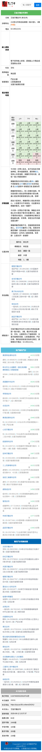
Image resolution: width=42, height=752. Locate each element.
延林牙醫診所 (8, 453)
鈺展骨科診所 (8, 441)
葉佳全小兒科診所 (9, 587)
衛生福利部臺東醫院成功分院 (14, 637)
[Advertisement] (25, 44)
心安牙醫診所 (8, 430)
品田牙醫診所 (8, 528)
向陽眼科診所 (8, 617)
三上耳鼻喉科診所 (9, 465)
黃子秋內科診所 (18, 291)
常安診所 (15, 304)
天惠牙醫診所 (8, 567)
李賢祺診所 (7, 394)
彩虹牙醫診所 (8, 557)
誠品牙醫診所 (17, 317)
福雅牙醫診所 (8, 577)
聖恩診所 (6, 501)
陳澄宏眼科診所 (9, 418)
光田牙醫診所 (8, 547)
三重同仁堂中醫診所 (10, 667)
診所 (21, 184)
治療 (16, 186)
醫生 (36, 172)
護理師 (29, 184)
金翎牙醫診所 (17, 279)
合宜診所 (6, 406)
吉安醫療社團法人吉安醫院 (13, 657)
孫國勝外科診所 (9, 382)
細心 (33, 181)
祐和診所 (6, 679)
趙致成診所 (7, 489)
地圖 (13, 25)
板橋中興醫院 (8, 597)
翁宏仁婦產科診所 (9, 477)
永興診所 (6, 607)
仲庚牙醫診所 (8, 516)
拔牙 (17, 228)
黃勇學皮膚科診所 (9, 355)
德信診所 (6, 647)
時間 (21, 228)
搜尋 (37, 5)
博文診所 (6, 627)
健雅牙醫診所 (17, 266)
